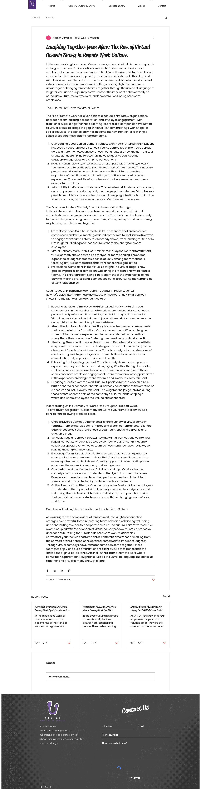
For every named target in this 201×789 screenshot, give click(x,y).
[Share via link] (69, 570)
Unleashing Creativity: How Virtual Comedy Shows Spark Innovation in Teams (51, 608)
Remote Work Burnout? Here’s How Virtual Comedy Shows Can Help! (99, 608)
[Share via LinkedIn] (61, 570)
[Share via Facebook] (47, 570)
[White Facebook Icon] (41, 787)
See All (166, 596)
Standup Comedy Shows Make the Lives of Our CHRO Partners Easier (146, 608)
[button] (82, 4)
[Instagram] (46, 787)
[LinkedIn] (51, 787)
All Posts (35, 17)
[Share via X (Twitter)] (54, 570)
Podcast (50, 17)
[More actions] (153, 38)
